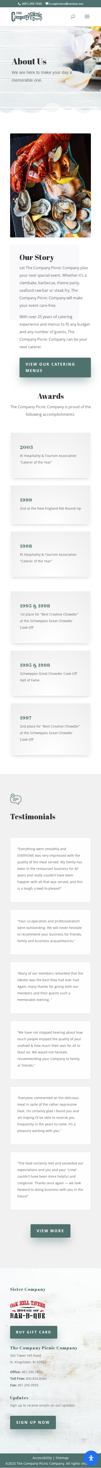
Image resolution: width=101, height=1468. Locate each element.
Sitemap (62, 1458)
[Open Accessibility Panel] (91, 1458)
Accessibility (42, 1458)
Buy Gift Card (33, 1332)
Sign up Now (33, 1422)
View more (50, 1230)
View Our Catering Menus (50, 367)
